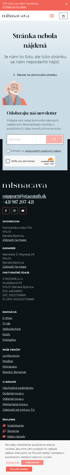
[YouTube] (23, 210)
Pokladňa (9, 340)
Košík (6, 334)
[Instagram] (14, 210)
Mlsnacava (10, 366)
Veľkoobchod (12, 329)
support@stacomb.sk (24, 196)
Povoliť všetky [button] (19, 469)
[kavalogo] (15, 15)
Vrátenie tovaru (13, 398)
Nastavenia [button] (13, 462)
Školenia (13, 431)
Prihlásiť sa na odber (14, 7)
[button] (52, 16)
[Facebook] (6, 210)
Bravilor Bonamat (14, 372)
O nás (6, 323)
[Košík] (63, 15)
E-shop (7, 318)
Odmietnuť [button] (32, 462)
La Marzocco (11, 355)
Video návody (16, 436)
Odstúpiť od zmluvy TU (19, 409)
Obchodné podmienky (18, 388)
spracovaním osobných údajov (43, 150)
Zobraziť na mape (14, 240)
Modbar (8, 361)
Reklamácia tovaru (15, 404)
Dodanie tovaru (13, 393)
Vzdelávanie (15, 425)
